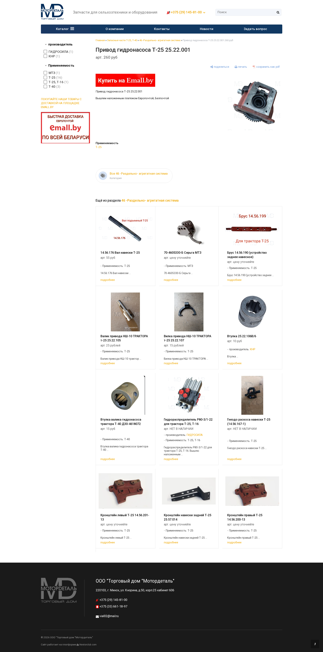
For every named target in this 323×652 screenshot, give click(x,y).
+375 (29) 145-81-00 (113, 600)
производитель (60, 44)
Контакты (162, 29)
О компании (115, 29)
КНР (252, 349)
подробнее (108, 280)
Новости (206, 29)
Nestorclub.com (88, 644)
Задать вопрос (255, 29)
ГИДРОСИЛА (195, 435)
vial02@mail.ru (109, 616)
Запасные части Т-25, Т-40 (122, 40)
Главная (100, 40)
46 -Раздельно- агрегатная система (159, 40)
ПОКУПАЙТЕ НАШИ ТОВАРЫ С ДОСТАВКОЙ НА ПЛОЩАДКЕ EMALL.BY (61, 103)
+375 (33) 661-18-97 (113, 606)
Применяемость (61, 65)
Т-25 (98, 147)
